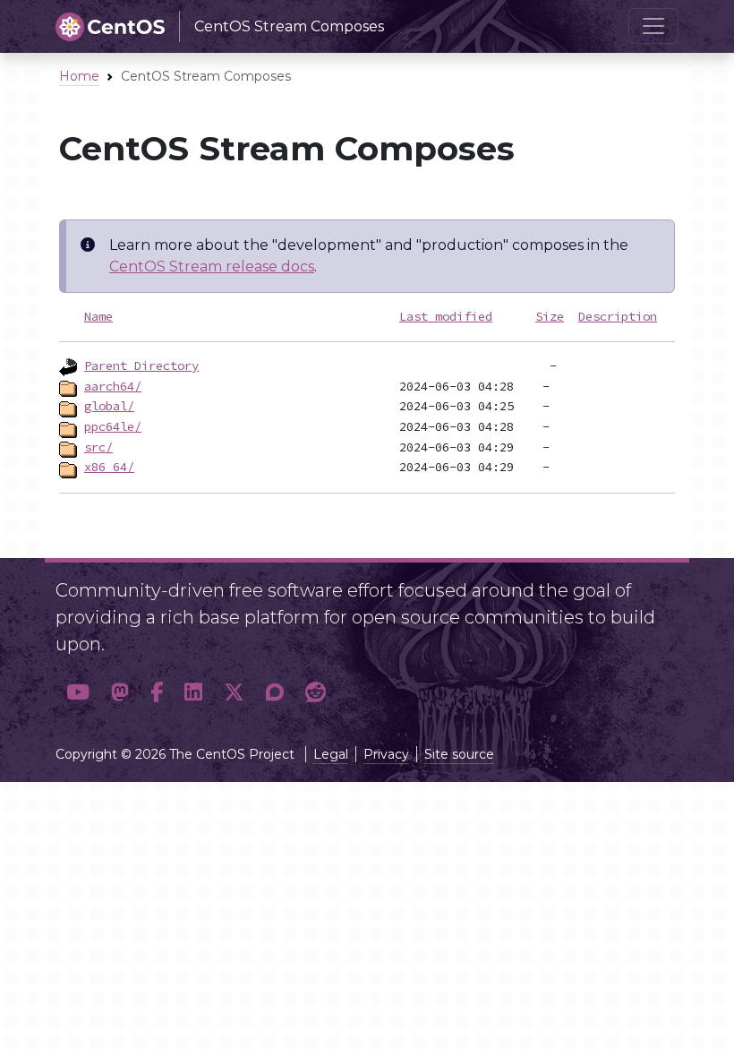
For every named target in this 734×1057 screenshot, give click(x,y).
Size (549, 316)
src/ (98, 447)
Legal (330, 754)
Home (79, 76)
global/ (109, 406)
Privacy (386, 754)
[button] (77, 692)
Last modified (445, 316)
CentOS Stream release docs (211, 266)
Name (98, 316)
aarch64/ (112, 386)
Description (617, 316)
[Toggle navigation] (653, 26)
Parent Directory (141, 365)
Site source (459, 754)
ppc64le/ (112, 426)
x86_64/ (109, 467)
